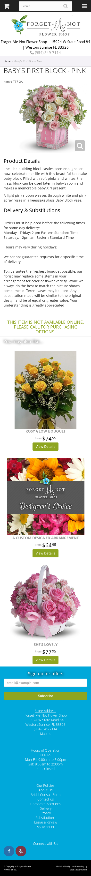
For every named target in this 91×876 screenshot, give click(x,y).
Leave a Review (45, 822)
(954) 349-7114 (47, 52)
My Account (45, 826)
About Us (46, 790)
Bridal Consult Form (45, 794)
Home (7, 61)
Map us (45, 733)
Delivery (45, 808)
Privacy (46, 813)
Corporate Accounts (45, 803)
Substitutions (45, 817)
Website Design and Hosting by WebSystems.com (71, 868)
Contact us (45, 799)
